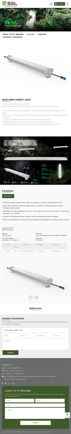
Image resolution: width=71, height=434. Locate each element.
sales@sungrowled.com (17, 371)
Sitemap (49, 432)
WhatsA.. (67, 416)
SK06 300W (8, 196)
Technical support (27, 432)
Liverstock (42, 34)
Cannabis (30, 34)
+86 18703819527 (18, 373)
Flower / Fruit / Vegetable (13, 34)
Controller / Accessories (12, 37)
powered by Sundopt (39, 432)
